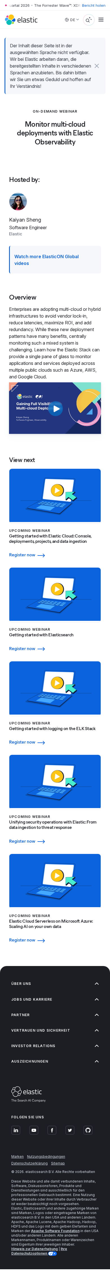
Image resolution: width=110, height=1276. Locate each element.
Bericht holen (93, 5)
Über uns (21, 983)
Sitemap (58, 1163)
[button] (97, 65)
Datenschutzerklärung (29, 1163)
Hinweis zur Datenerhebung (34, 1249)
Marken (17, 1156)
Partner (20, 1015)
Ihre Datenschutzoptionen (39, 1251)
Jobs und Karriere (31, 999)
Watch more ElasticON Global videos (46, 260)
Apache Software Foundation (55, 1231)
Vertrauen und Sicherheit (40, 1030)
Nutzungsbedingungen (46, 1156)
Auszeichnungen (29, 1061)
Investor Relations (33, 1046)
